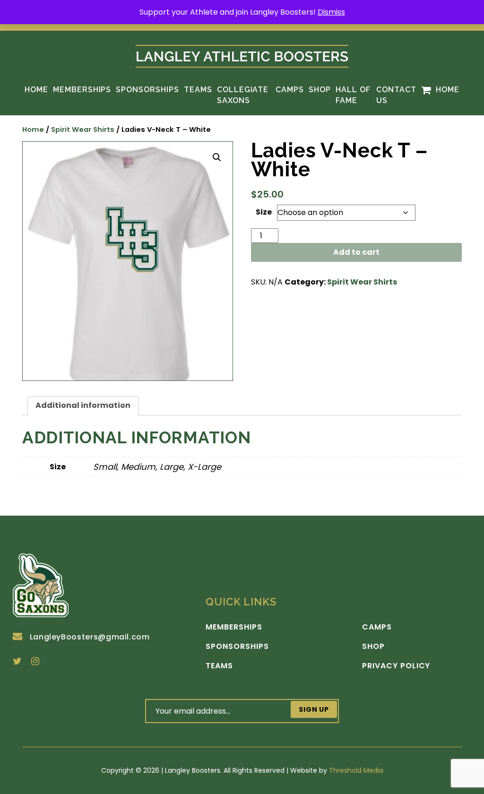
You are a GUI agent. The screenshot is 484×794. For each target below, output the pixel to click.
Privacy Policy (396, 666)
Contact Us (396, 94)
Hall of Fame (353, 94)
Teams (198, 89)
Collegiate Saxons (243, 94)
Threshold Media (356, 770)
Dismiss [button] (331, 12)
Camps (290, 89)
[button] (216, 157)
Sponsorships (147, 89)
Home (36, 89)
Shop (320, 89)
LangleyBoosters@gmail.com (90, 636)
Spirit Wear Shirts (82, 129)
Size (264, 212)
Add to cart (356, 252)
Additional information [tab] (82, 405)
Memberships (82, 89)
